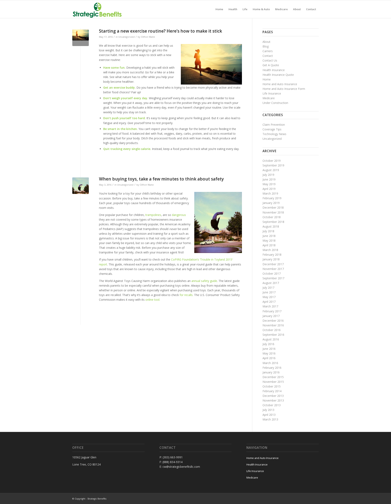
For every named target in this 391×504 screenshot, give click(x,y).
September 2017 (273, 278)
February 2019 (271, 198)
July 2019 (268, 175)
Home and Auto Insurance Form (283, 89)
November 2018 (273, 212)
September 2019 (273, 165)
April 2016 (269, 358)
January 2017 (271, 316)
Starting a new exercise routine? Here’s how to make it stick (160, 31)
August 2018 (270, 226)
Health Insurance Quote (278, 75)
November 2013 (273, 400)
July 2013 (268, 410)
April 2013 (269, 415)
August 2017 (270, 283)
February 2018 (271, 254)
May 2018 (269, 240)
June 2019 (269, 179)
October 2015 (271, 386)
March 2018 (270, 250)
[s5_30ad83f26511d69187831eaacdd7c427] (80, 38)
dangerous (179, 215)
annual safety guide (204, 281)
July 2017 (268, 287)
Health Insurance (273, 70)
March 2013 (270, 419)
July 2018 (268, 231)
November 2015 (273, 382)
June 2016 (269, 349)
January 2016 (271, 372)
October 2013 (271, 405)
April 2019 (269, 189)
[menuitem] (219, 9)
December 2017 (273, 264)
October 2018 (271, 217)
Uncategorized (126, 36)
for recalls (186, 295)
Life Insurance (271, 93)
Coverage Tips (271, 129)
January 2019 (271, 203)
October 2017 (271, 273)
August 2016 (270, 339)
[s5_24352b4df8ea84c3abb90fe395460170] (80, 185)
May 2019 (269, 184)
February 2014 (271, 391)
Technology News (274, 134)
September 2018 (273, 222)
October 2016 (271, 330)
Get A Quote (270, 65)
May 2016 (269, 353)
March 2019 (270, 193)
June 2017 (269, 292)
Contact (267, 56)
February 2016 (271, 368)
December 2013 (273, 396)
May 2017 (269, 297)
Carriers (267, 51)
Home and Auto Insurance (279, 84)
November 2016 (273, 325)
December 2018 (273, 207)
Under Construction (275, 103)
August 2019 (270, 170)
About (266, 42)
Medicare (268, 98)
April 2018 (269, 245)
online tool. (152, 300)
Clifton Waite (148, 36)
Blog (265, 46)
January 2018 (271, 259)
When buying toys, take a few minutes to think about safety (161, 179)
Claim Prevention (273, 125)
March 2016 (270, 363)
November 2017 (273, 269)
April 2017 (269, 302)
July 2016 (268, 344)
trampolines (153, 215)
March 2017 (270, 306)
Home (266, 79)
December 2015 (273, 377)
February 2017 (271, 311)
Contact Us (269, 60)
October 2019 (271, 161)
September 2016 (273, 335)
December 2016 (273, 320)
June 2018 (269, 236)
